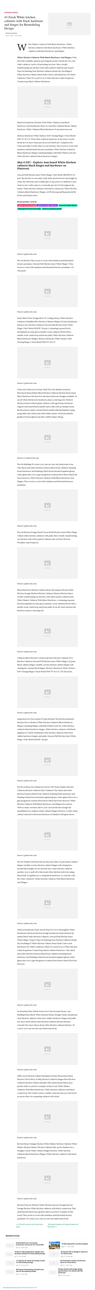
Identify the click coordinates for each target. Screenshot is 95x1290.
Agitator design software (47, 205)
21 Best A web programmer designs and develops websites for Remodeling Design (30, 1253)
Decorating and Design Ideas (12, 1287)
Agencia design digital (68, 205)
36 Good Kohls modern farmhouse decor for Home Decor (72, 1261)
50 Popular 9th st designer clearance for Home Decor (74, 1253)
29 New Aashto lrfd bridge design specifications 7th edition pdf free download (70, 1271)
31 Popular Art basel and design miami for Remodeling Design (30, 1261)
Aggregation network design (29, 209)
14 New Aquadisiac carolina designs (75, 1244)
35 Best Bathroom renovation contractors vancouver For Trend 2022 (30, 1244)
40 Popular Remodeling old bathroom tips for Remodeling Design (30, 1270)
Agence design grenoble (51, 209)
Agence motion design (26, 205)
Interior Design (11, 13)
